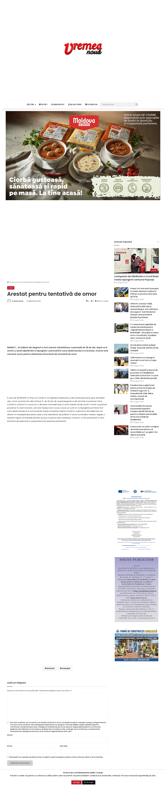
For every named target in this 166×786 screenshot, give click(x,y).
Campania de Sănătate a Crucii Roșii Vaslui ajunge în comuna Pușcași (136, 278)
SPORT (44, 104)
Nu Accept (89, 782)
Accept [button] (76, 782)
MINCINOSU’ (59, 104)
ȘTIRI (31, 104)
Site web (63, 746)
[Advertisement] (83, 18)
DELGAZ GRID (75, 104)
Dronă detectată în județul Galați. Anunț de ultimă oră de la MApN (144, 348)
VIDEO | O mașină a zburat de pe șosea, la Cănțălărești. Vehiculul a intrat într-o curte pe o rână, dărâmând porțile (144, 374)
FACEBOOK (92, 104)
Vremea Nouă (17, 301)
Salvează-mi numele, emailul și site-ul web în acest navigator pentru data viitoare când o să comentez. (56, 757)
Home (11, 282)
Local (18, 282)
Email (9, 746)
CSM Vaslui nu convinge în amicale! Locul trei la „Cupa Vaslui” (143, 360)
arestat (51, 668)
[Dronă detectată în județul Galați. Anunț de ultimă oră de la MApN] (121, 349)
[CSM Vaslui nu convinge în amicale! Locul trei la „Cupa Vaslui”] (121, 361)
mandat (66, 668)
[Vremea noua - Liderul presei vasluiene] (83, 49)
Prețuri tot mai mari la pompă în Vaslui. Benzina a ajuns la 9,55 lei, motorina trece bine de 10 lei (144, 292)
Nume (9, 735)
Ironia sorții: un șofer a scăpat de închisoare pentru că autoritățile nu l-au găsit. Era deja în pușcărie (144, 430)
